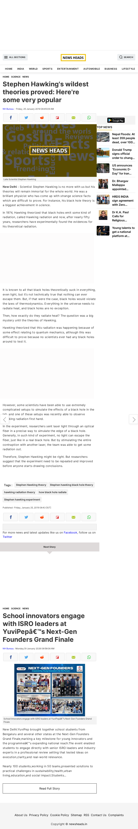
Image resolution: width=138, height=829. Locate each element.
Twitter (7, 537)
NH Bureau (8, 109)
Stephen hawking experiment (22, 499)
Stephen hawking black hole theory (71, 484)
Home (9, 68)
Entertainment (68, 68)
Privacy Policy (38, 815)
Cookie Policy (59, 815)
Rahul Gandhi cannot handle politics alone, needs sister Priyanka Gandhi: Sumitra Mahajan (133, 419)
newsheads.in (78, 824)
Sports (47, 68)
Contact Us (98, 815)
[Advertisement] (69, 25)
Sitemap (76, 815)
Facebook (70, 532)
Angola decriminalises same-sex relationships (4, 419)
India (20, 68)
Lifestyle (128, 68)
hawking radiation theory (19, 492)
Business (111, 68)
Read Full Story (49, 788)
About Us (21, 815)
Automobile (91, 68)
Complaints (116, 815)
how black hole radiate (52, 492)
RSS (86, 815)
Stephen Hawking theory (31, 484)
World (33, 68)
